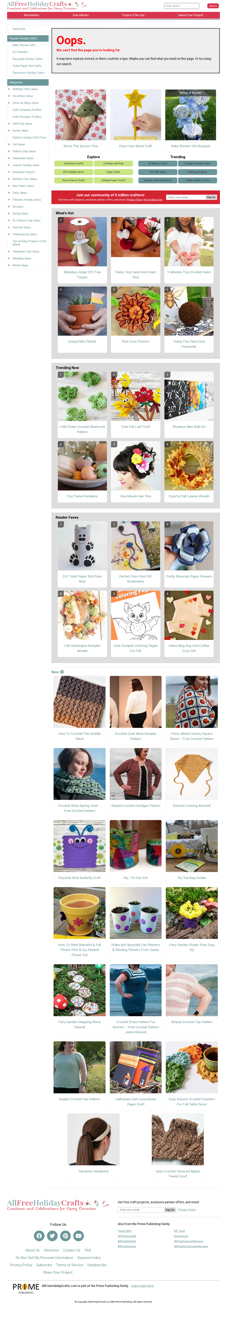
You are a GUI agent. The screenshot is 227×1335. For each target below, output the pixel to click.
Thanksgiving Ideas (25, 234)
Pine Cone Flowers (136, 341)
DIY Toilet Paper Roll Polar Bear (82, 579)
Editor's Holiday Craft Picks (29, 137)
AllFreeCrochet (127, 1236)
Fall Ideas (19, 144)
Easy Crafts (113, 172)
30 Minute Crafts (157, 163)
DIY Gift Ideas (158, 172)
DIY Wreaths (20, 52)
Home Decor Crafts (73, 180)
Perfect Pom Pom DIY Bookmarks (135, 579)
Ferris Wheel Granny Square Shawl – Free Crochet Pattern (192, 736)
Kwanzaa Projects (24, 172)
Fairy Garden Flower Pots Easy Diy (192, 947)
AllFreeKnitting (127, 1241)
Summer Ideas (22, 227)
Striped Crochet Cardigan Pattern (135, 806)
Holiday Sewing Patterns (158, 180)
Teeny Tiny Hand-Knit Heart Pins (135, 274)
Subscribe (19, 28)
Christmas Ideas (23, 96)
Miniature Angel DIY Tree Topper (82, 274)
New (55, 672)
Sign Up (211, 197)
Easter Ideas (20, 130)
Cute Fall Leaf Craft (135, 427)
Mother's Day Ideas (25, 179)
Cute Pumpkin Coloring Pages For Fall (136, 648)
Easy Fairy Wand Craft (135, 146)
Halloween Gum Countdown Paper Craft (135, 1101)
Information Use (152, 199)
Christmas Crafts (73, 163)
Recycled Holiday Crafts (28, 59)
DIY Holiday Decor (73, 172)
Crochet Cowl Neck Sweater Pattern (135, 736)
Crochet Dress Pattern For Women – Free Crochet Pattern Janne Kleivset (135, 1027)
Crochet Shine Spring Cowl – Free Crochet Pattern (79, 808)
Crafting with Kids (113, 163)
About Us (32, 1250)
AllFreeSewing (127, 1246)
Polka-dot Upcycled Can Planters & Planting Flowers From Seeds (135, 947)
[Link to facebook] (39, 1236)
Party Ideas (20, 193)
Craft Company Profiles (27, 110)
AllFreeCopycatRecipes (188, 1241)
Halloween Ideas (23, 158)
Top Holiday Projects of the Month (29, 243)
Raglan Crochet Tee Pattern (79, 1099)
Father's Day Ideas (24, 151)
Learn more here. (142, 1286)
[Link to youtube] (78, 1236)
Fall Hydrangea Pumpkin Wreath (82, 648)
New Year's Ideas (23, 186)
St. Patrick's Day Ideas (26, 220)
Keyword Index (89, 1258)
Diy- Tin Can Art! (136, 878)
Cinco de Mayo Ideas (26, 103)
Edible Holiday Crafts (197, 180)
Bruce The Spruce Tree (80, 146)
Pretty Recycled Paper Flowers (189, 576)
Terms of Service (69, 1265)
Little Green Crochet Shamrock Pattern (82, 429)
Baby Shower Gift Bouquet (190, 146)
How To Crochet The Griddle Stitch (79, 736)
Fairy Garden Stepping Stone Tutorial (79, 1024)
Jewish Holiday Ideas (26, 165)
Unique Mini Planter (82, 341)
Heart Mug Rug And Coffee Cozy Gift (189, 648)
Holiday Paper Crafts (113, 180)
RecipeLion (181, 1236)
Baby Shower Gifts (24, 45)
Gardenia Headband (93, 1171)
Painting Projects (197, 172)
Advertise (51, 1250)
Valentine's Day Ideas (26, 251)
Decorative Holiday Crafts (29, 72)
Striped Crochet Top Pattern (192, 1022)
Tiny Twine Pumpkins (82, 496)
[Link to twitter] (52, 1236)
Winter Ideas (20, 265)
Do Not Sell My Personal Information (44, 1258)
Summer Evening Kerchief (192, 806)
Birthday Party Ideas (25, 89)
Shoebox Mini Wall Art (189, 427)
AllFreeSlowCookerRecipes (191, 1246)
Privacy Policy (135, 199)
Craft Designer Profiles (27, 116)
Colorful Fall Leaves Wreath (189, 496)
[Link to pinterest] (65, 1236)
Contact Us (71, 1250)
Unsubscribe (97, 1265)
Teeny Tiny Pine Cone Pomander (189, 344)
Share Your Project (58, 1272)
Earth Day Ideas (22, 123)
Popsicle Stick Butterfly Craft (79, 878)
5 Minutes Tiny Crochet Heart (189, 272)
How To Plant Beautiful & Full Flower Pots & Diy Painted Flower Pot (79, 950)
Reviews (18, 206)
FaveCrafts (124, 1231)
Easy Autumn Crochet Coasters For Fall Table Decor (192, 1101)
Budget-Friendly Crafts (197, 163)
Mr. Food (179, 1231)
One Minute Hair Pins (135, 496)
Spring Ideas (20, 213)
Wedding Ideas (22, 258)
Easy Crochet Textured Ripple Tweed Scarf (178, 1173)
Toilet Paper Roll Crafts (27, 66)
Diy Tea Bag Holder (192, 878)
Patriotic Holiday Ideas (27, 199)
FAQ (88, 1250)
